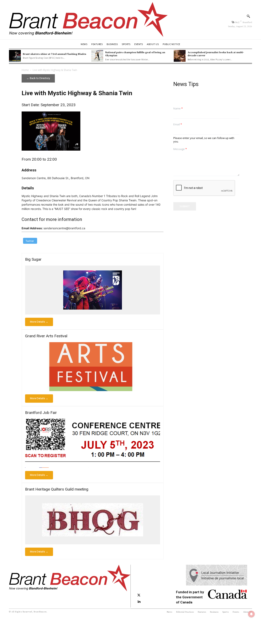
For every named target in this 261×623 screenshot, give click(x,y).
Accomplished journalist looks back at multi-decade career (216, 54)
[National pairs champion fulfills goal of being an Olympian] (97, 56)
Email (177, 124)
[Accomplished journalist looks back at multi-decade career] (180, 56)
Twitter (29, 241)
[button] (248, 16)
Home (25, 70)
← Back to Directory (38, 78)
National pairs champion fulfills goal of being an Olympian (135, 54)
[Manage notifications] (251, 614)
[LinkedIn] (139, 602)
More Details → (39, 321)
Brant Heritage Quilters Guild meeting (56, 489)
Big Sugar (33, 259)
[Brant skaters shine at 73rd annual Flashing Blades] (15, 56)
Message (180, 149)
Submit (184, 206)
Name (178, 108)
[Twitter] (139, 595)
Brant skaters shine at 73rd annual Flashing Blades (54, 53)
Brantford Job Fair (41, 412)
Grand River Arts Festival (46, 336)
